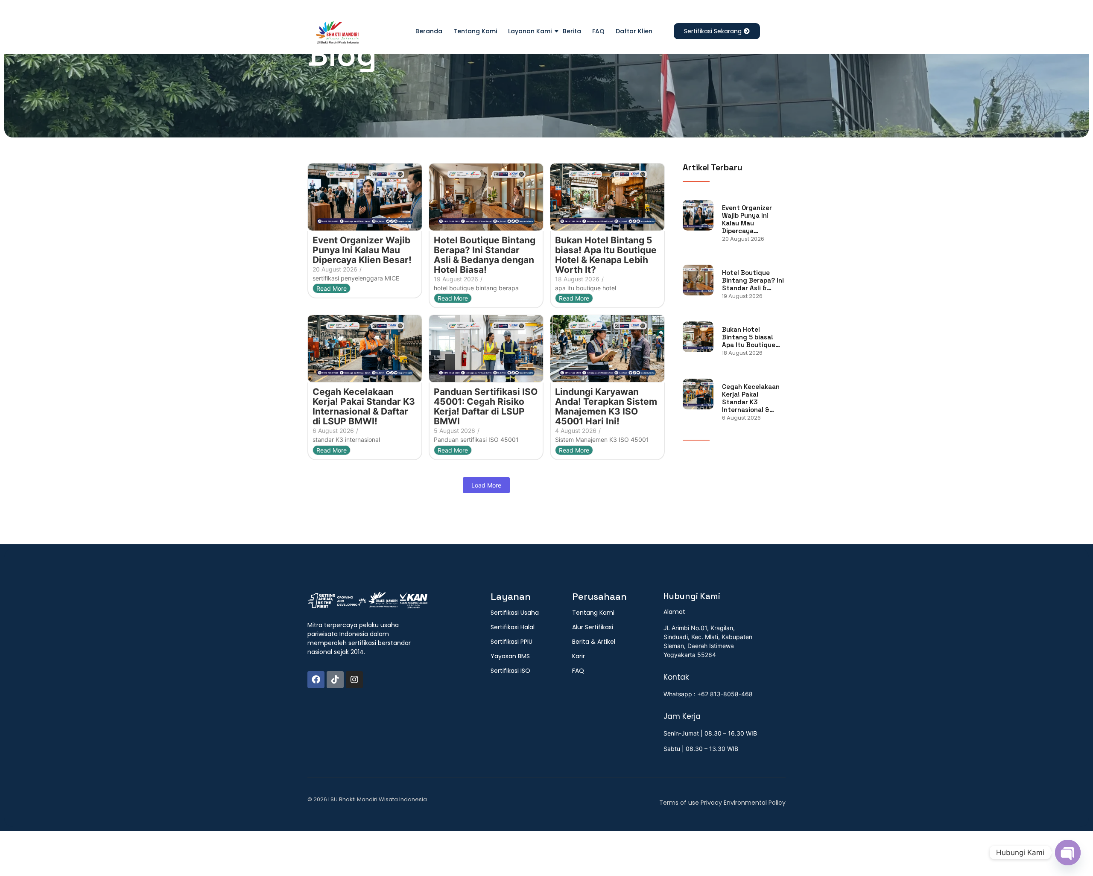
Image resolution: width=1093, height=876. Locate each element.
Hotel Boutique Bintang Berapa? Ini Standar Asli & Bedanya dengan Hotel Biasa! (484, 254)
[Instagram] (354, 679)
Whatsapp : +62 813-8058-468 (708, 694)
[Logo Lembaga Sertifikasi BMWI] (337, 34)
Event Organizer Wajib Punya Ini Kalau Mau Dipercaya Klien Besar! (362, 250)
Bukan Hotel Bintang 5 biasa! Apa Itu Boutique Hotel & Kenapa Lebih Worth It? (606, 254)
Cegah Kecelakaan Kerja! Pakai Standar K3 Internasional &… (751, 398)
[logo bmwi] (367, 601)
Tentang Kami (475, 31)
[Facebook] (315, 679)
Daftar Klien (634, 31)
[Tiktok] (335, 679)
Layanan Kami (530, 31)
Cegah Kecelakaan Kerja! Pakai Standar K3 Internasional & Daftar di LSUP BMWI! (364, 406)
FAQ (598, 31)
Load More (486, 485)
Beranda (428, 31)
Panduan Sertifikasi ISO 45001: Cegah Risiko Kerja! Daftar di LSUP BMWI (486, 406)
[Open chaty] (1068, 852)
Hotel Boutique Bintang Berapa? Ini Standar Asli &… (753, 280)
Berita (572, 31)
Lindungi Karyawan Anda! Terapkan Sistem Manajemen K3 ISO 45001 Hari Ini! (606, 406)
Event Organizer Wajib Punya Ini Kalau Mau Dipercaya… (747, 219)
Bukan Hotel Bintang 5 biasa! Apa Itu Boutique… (751, 337)
